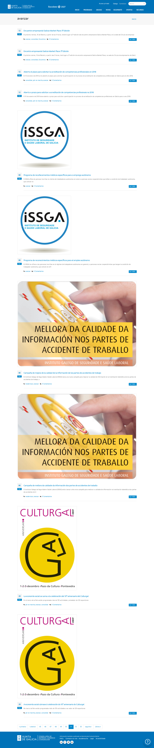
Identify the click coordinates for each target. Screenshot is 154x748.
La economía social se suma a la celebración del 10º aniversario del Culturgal (56, 596)
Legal (92, 738)
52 (76, 727)
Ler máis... (132, 39)
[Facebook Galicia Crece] (64, 742)
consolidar (34, 39)
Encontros (42, 39)
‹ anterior (32, 727)
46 (45, 727)
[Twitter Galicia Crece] (68, 742)
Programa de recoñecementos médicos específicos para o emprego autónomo (57, 175)
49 (61, 727)
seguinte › (88, 727)
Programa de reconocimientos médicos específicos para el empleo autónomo (57, 260)
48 (56, 727)
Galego (115, 4)
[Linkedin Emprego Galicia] (61, 742)
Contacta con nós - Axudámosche (77, 738)
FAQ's (61, 738)
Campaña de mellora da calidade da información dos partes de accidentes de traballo (60, 486)
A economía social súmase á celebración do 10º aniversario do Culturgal (54, 705)
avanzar (27, 39)
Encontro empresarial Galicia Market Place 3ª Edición (46, 51)
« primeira (22, 727)
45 (40, 727)
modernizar (29, 384)
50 (66, 727)
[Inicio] (36, 6)
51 (71, 727)
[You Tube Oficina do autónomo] (72, 742)
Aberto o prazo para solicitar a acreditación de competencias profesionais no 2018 (59, 93)
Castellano (122, 4)
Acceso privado (104, 3)
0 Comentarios (54, 39)
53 (81, 727)
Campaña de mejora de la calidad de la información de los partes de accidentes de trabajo (62, 373)
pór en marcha (38, 80)
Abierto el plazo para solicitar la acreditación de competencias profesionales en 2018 (60, 72)
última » (98, 727)
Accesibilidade (100, 738)
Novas (108, 10)
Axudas (99, 10)
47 (50, 727)
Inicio (134, 19)
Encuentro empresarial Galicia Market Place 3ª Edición (47, 31)
